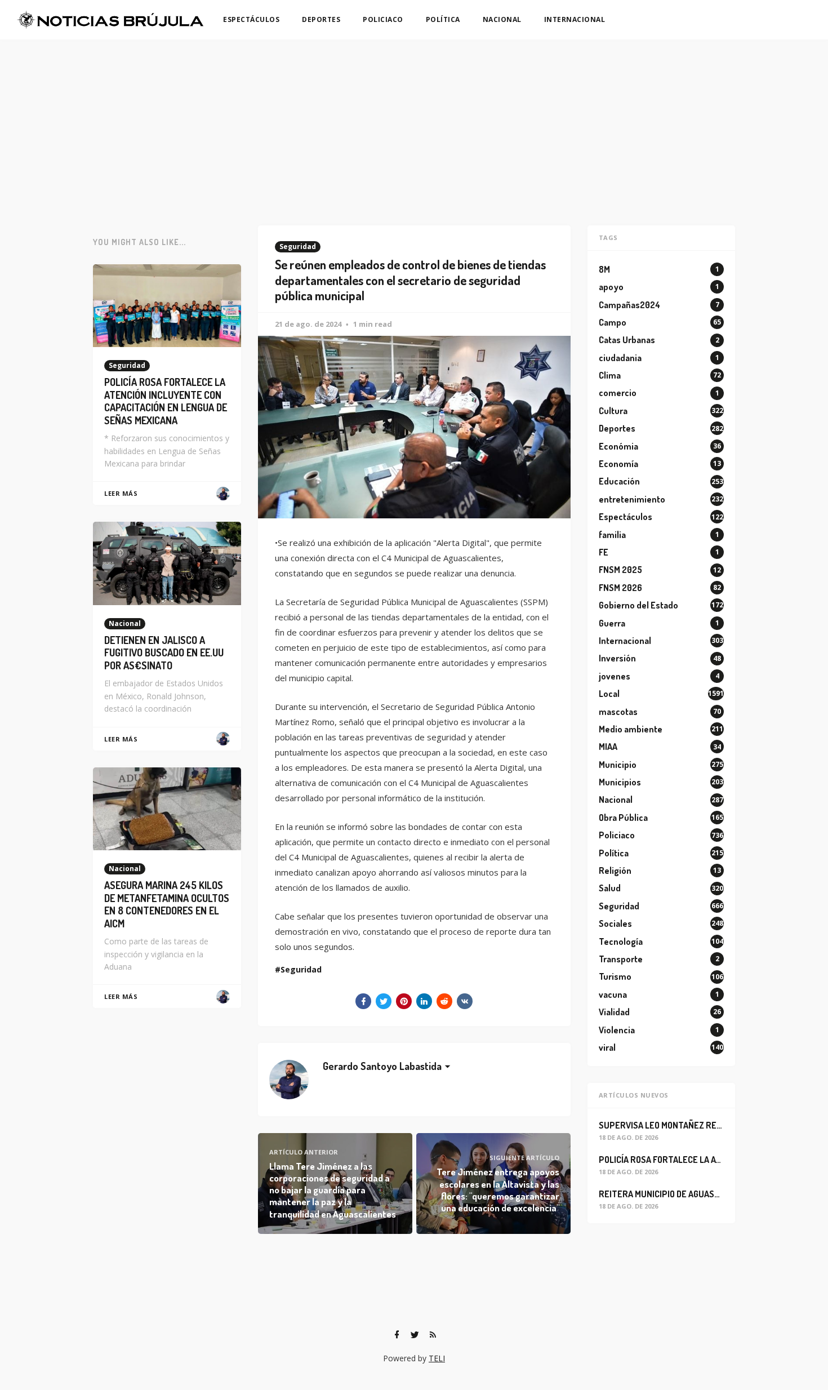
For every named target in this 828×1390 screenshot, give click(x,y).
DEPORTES (321, 19)
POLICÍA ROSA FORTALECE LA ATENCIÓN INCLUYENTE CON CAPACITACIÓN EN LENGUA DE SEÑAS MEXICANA (165, 401)
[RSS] (432, 1334)
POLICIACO (383, 19)
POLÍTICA (443, 19)
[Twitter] (414, 1334)
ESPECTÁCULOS (251, 19)
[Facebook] (396, 1334)
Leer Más (120, 493)
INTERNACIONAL (575, 19)
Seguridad (297, 246)
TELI (437, 1358)
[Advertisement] (414, 124)
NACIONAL (502, 19)
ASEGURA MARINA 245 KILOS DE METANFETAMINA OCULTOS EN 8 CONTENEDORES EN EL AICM (166, 904)
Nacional (125, 623)
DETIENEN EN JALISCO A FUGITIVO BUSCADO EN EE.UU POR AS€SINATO (164, 653)
